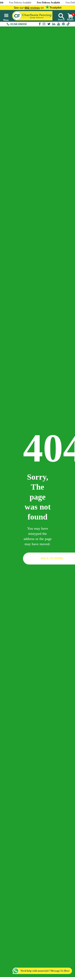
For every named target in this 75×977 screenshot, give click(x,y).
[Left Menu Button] (6, 17)
